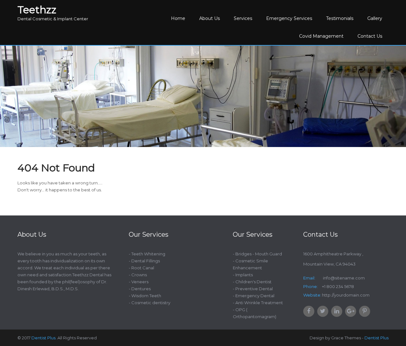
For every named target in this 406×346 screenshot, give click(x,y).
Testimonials (339, 18)
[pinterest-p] (364, 311)
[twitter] (322, 311)
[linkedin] (336, 311)
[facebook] (308, 311)
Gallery (374, 18)
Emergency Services (289, 18)
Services (243, 18)
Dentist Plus (376, 337)
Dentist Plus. (43, 337)
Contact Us (369, 36)
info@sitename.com (343, 277)
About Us (209, 18)
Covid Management (321, 36)
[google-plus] (350, 311)
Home (178, 18)
